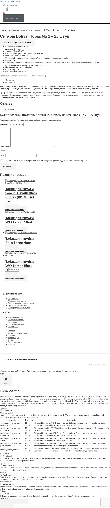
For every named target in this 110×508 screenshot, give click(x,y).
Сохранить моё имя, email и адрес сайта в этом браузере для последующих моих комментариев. (45, 160)
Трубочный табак (15, 317)
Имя (2, 151)
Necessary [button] (4, 408)
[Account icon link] (4, 13)
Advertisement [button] (6, 482)
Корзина (11, 335)
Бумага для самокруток (18, 305)
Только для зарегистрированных (17, 42)
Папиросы (12, 322)
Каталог (11, 331)
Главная (3, 30)
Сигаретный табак (16, 319)
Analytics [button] (4, 472)
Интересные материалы (18, 333)
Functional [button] (4, 453)
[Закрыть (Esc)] (24, 501)
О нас (10, 340)
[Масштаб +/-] (3, 501)
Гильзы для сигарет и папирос (21, 303)
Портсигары (13, 298)
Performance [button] (5, 463)
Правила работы (15, 342)
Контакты (12, 344)
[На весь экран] (10, 501)
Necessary (7, 410)
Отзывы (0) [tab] (10, 82)
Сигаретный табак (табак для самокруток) (27, 30)
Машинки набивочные (17, 301)
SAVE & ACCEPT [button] (7, 498)
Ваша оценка (6, 124)
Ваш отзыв (5, 146)
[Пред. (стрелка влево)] (3, 506)
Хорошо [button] (3, 373)
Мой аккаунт (13, 337)
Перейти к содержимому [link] (10, 1)
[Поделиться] (17, 501)
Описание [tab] (9, 80)
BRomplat (103, 365)
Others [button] (3, 491)
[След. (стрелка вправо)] (10, 506)
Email (3, 156)
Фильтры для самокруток (19, 307)
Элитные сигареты (16, 324)
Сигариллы (13, 326)
